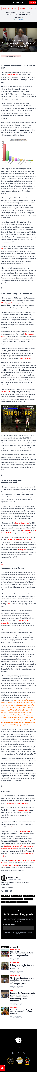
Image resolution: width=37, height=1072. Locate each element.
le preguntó (22, 550)
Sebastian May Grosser (16, 1003)
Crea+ (8, 604)
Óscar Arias (28, 899)
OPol (2, 249)
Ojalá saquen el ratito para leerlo (17, 803)
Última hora (6, 8)
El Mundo (31, 533)
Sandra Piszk (5, 896)
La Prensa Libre (21, 533)
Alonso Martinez (14, 958)
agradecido (20, 620)
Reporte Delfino (18, 40)
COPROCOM (19, 899)
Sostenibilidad (15, 949)
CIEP (3, 902)
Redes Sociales (22, 902)
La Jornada (14, 1007)
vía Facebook (5, 392)
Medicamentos (11, 902)
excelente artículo (23, 810)
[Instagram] (24, 1053)
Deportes (22, 8)
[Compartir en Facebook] (6, 891)
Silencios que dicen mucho (10, 303)
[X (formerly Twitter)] (18, 1053)
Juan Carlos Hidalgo (7, 899)
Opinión (14, 8)
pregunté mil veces (24, 358)
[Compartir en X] (11, 891)
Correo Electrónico (9, 925)
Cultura (30, 8)
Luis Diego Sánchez (15, 1016)
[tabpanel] (18, 983)
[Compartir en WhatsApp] (2, 891)
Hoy (11, 991)
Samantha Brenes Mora (16, 971)
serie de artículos (12, 75)
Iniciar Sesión (32, 2)
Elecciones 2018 (16, 896)
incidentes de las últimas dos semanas (19, 540)
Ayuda (18, 1048)
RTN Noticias (10, 533)
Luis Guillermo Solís (29, 896)
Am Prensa (26, 530)
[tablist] (18, 947)
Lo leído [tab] (13, 947)
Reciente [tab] (4, 947)
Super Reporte (14, 963)
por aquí (10, 827)
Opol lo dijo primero (22, 523)
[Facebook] (13, 1053)
